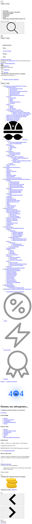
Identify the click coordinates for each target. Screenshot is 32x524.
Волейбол (9, 193)
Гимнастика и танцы (9, 419)
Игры (8, 203)
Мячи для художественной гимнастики (16, 116)
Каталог (6, 429)
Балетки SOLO (13, 90)
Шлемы (8, 172)
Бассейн (6, 418)
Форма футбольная (14, 181)
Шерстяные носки (14, 237)
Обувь (8, 104)
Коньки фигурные (11, 275)
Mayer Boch (12, 253)
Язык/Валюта (7, 45)
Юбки (11, 99)
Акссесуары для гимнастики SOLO (19, 91)
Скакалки (9, 221)
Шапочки (9, 144)
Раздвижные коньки (12, 274)
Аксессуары (10, 283)
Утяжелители (10, 224)
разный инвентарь (11, 205)
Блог (5, 436)
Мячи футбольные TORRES (17, 187)
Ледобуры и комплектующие (17, 287)
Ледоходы (9, 266)
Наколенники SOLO (15, 92)
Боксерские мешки (11, 175)
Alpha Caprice (13, 147)
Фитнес (5, 423)
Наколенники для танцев (13, 119)
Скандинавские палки (12, 222)
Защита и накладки (11, 171)
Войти (2, 63)
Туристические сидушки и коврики (16, 267)
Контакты (6, 433)
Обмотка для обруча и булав (14, 109)
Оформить (16, 79)
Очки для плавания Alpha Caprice (18, 142)
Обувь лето (12, 242)
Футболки (12, 103)
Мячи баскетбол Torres (15, 192)
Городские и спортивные (16, 260)
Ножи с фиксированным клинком (18, 263)
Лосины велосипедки (15, 101)
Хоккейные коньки (11, 271)
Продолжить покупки (6, 489)
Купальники (13, 98)
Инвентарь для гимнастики (13, 117)
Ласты (8, 166)
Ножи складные (14, 262)
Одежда (9, 96)
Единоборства (7, 421)
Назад (7, 3)
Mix (10, 150)
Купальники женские (15, 152)
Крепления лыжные (12, 281)
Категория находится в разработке (15, 291)
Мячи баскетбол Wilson (15, 191)
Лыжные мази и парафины (13, 282)
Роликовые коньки (11, 199)
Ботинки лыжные (11, 279)
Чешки (11, 107)
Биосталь (12, 252)
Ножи (8, 261)
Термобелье (13, 230)
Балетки (12, 105)
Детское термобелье (18, 234)
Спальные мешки (11, 248)
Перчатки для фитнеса (12, 220)
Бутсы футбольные (14, 183)
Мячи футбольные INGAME (17, 184)
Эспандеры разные (14, 216)
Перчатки (9, 170)
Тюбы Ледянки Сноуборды (13, 270)
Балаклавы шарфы (17, 236)
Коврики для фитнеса (12, 209)
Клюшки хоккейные (12, 273)
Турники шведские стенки (13, 200)
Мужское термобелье (18, 232)
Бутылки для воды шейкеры (14, 217)
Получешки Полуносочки (16, 88)
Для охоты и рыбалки (15, 257)
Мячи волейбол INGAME (16, 195)
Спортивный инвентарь (10, 422)
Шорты (11, 100)
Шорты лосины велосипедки (17, 95)
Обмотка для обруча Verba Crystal (21, 112)
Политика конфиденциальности (14, 18)
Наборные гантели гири (13, 201)
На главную (4, 412)
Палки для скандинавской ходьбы (15, 228)
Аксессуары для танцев (12, 120)
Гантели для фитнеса (12, 219)
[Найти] (12, 28)
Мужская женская (17, 244)
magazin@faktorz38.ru (9, 450)
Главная (6, 434)
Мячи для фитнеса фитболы (14, 211)
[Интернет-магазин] (6, 59)
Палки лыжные (10, 278)
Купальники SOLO (14, 94)
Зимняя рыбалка (11, 286)
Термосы (9, 249)
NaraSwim (12, 146)
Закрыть (3, 3)
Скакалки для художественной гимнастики (18, 115)
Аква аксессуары (11, 164)
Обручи (8, 225)
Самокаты (9, 196)
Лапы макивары (11, 176)
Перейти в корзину (9, 79)
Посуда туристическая (12, 254)
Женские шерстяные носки (19, 240)
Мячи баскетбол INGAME (16, 189)
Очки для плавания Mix (16, 143)
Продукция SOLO (11, 87)
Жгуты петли (13, 215)
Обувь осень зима (14, 246)
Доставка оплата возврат (10, 430)
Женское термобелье (18, 233)
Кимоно (9, 174)
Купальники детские (15, 154)
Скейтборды (10, 197)
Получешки (12, 108)
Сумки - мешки (10, 207)
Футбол (9, 180)
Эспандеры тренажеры (12, 212)
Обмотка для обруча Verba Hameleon (22, 113)
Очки (8, 140)
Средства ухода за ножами (16, 265)
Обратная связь (7, 432)
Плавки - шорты (11, 155)
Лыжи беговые (10, 277)
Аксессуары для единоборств (14, 177)
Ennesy (11, 163)
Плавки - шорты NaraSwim (16, 156)
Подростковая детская (18, 245)
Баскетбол (9, 188)
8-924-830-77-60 (13, 60)
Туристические (13, 258)
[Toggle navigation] (2, 2)
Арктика (12, 250)
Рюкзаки (9, 256)
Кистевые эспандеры (15, 213)
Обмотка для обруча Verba (16, 111)
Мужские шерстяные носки (19, 238)
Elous (11, 148)
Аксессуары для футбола (16, 185)
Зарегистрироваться (10, 63)
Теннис (8, 204)
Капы (8, 168)
